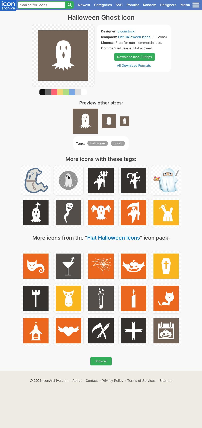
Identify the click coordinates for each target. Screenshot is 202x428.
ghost (118, 143)
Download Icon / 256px (134, 57)
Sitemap (166, 381)
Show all (101, 361)
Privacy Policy (112, 381)
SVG (119, 5)
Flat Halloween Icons (134, 37)
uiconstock (126, 31)
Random (149, 5)
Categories (103, 5)
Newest (84, 5)
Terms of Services (141, 381)
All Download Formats (134, 65)
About (77, 381)
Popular (133, 5)
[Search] (69, 5)
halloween (97, 143)
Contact (92, 381)
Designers (168, 5)
